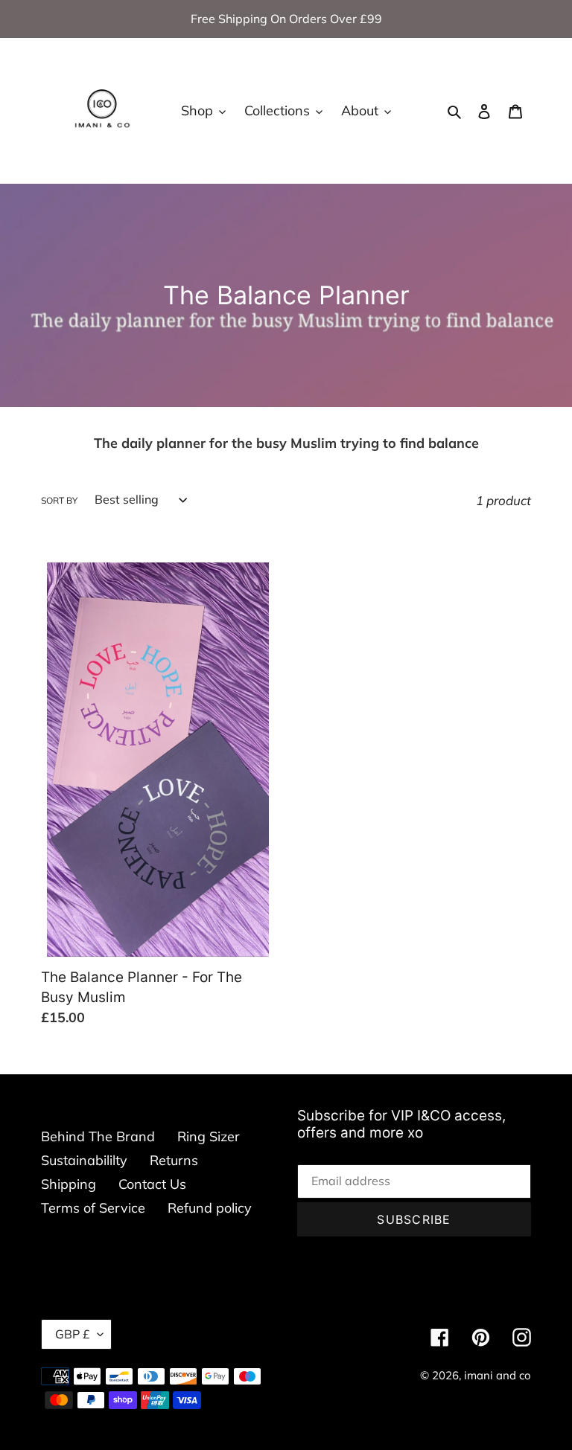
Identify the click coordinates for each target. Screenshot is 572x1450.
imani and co (497, 1375)
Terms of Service (93, 1207)
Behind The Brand (98, 1136)
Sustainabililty (84, 1160)
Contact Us (152, 1184)
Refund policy (210, 1207)
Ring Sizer (208, 1136)
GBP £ (72, 1334)
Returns (174, 1160)
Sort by (59, 500)
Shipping (68, 1184)
